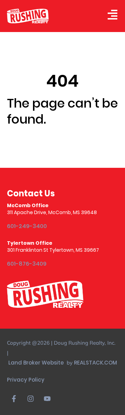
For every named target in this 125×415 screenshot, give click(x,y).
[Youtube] (47, 399)
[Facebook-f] (14, 399)
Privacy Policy (25, 379)
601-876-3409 (27, 264)
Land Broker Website (36, 362)
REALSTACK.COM (95, 362)
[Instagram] (31, 399)
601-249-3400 (27, 226)
